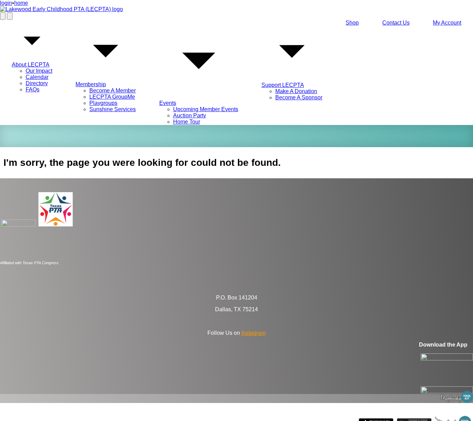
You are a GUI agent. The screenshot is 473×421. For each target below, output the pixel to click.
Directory (37, 83)
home (21, 3)
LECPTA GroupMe (112, 97)
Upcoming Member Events (205, 109)
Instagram (253, 333)
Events (167, 103)
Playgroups (103, 103)
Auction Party (189, 115)
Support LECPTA (282, 85)
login (6, 3)
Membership (90, 84)
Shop (352, 23)
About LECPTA (31, 65)
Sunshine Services (112, 109)
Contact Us (396, 23)
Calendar (37, 77)
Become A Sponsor (298, 97)
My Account (447, 23)
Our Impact (39, 71)
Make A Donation (296, 91)
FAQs (32, 89)
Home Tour (186, 122)
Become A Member (112, 90)
